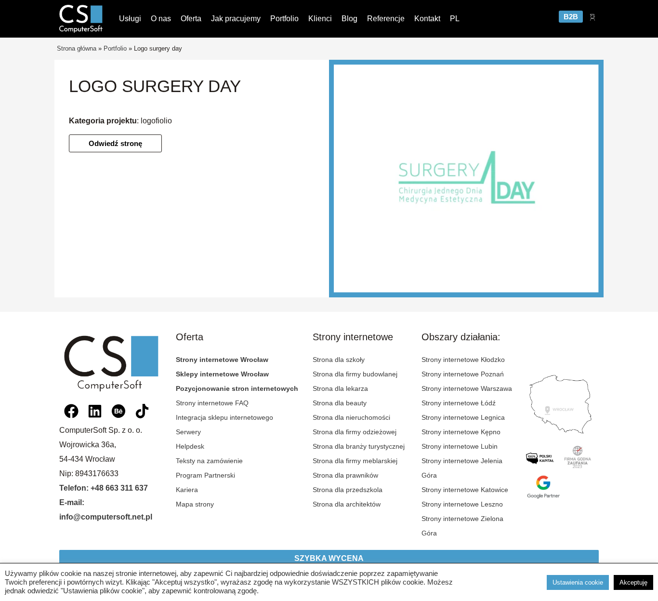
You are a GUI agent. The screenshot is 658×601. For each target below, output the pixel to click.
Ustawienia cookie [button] (578, 582)
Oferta (191, 18)
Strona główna (76, 48)
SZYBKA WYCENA (329, 558)
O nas (161, 18)
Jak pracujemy (236, 18)
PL (455, 18)
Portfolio (284, 18)
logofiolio (156, 121)
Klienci (320, 18)
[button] (115, 143)
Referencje (386, 18)
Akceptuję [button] (633, 582)
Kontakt (427, 18)
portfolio (115, 48)
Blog (349, 18)
